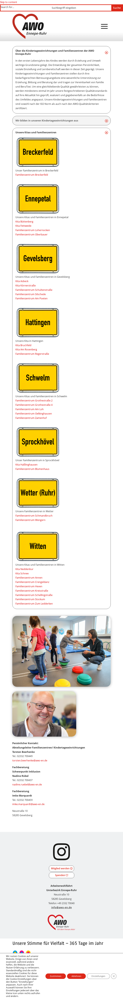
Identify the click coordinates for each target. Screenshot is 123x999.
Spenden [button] (60, 875)
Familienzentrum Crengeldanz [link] (32, 582)
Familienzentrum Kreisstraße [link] (31, 590)
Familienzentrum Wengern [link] (30, 520)
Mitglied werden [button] (60, 868)
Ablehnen (76, 976)
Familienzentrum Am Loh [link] (29, 409)
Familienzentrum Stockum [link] (30, 599)
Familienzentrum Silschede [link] (30, 294)
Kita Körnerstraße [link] (25, 285)
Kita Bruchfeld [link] (23, 345)
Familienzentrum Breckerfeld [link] (31, 174)
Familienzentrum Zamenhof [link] (31, 418)
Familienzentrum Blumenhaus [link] (32, 469)
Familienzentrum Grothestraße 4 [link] (33, 405)
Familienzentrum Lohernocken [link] (32, 230)
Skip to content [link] (8, 2)
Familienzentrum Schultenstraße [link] (33, 290)
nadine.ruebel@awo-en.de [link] (27, 784)
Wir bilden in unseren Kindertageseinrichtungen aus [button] (46, 120)
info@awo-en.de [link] (61, 907)
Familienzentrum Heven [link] (28, 586)
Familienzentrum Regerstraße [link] (32, 353)
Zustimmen (55, 976)
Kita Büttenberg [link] (24, 221)
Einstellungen (98, 976)
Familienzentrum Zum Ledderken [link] (34, 603)
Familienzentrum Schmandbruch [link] (33, 515)
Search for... (7, 7)
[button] (104, 26)
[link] (29, 26)
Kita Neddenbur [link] (24, 569)
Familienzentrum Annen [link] (28, 577)
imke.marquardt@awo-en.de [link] (28, 804)
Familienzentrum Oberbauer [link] (31, 234)
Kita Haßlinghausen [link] (26, 464)
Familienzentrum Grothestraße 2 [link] (33, 400)
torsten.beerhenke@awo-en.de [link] (29, 760)
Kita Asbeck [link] (21, 281)
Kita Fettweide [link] (23, 225)
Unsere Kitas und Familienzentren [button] (35, 132)
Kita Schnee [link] (22, 573)
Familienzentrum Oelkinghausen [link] (33, 413)
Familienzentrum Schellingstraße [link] (33, 595)
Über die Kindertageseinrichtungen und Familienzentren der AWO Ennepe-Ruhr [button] (54, 52)
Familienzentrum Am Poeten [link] (31, 298)
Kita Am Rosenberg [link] (26, 349)
